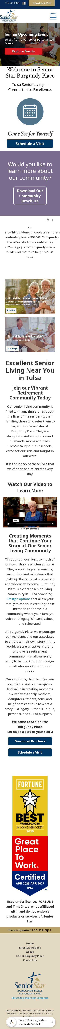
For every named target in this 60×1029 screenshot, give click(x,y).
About (30, 951)
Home (30, 943)
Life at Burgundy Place (30, 956)
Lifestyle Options (30, 947)
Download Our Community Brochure (30, 195)
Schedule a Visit (30, 143)
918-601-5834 (12, 2)
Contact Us (30, 960)
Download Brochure (30, 741)
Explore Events (23, 51)
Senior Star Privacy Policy (35, 1013)
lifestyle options (18, 599)
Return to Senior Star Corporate (30, 998)
